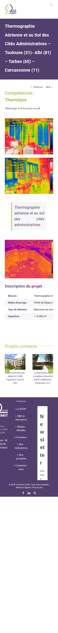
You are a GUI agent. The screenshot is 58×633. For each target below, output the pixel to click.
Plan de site (37, 487)
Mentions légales (23, 487)
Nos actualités (21, 456)
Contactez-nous (21, 467)
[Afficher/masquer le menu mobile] (51, 5)
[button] (7, 370)
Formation (21, 437)
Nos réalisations (21, 446)
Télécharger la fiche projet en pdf (22, 108)
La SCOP (21, 409)
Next (48, 87)
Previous (38, 87)
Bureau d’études (21, 428)
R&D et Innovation (21, 418)
